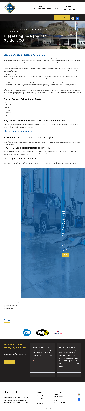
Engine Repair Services (9, 308)
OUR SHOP (8, 17)
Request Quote (65, 255)
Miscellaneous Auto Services (10, 305)
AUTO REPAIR (18, 17)
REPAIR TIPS (38, 17)
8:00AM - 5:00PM (69, 9)
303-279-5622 (39, 6)
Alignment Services (8, 306)
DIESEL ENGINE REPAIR (11, 31)
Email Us (56, 406)
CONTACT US (48, 17)
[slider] (35, 360)
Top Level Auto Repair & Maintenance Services (33, 29)
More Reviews (8, 362)
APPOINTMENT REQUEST (61, 17)
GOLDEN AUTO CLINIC (11, 29)
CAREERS (28, 17)
